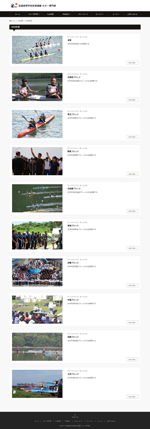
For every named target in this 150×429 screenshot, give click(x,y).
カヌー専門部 (33, 14)
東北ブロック (73, 114)
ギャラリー (100, 14)
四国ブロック (73, 337)
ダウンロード (83, 14)
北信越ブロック (74, 188)
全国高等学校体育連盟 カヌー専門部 (77, 426)
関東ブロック (73, 151)
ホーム (17, 14)
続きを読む (132, 63)
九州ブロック (73, 374)
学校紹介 (66, 14)
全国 (69, 40)
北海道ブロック (74, 77)
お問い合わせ (132, 14)
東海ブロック (73, 225)
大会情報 (50, 14)
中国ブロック (73, 300)
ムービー (116, 14)
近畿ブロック (73, 262)
